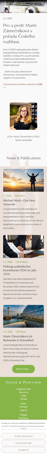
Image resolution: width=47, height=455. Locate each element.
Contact (23, 406)
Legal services (23, 389)
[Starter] (14, 3)
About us (23, 392)
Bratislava (23, 418)
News (23, 403)
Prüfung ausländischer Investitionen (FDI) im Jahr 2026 (19, 270)
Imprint (23, 410)
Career (23, 398)
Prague (23, 414)
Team (23, 395)
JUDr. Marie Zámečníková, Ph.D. (23, 136)
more (23, 428)
